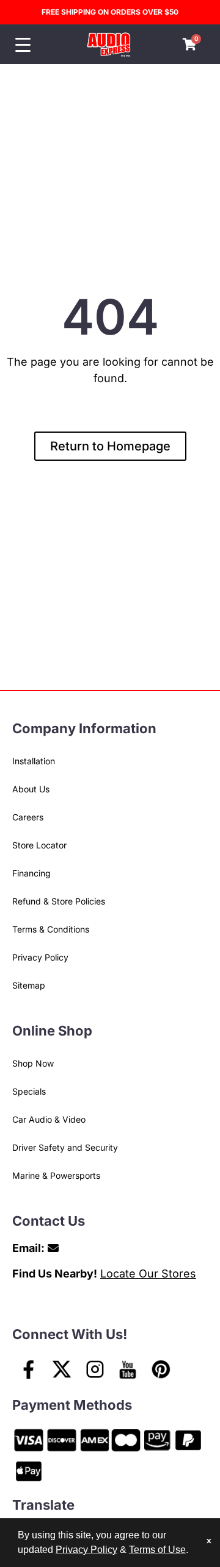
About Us (31, 789)
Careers (27, 817)
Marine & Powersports (56, 1175)
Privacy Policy (40, 957)
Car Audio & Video (49, 1119)
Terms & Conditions (50, 929)
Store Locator (39, 845)
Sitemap (28, 985)
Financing (31, 873)
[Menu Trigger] (23, 44)
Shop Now (33, 1063)
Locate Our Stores (148, 1273)
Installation (33, 761)
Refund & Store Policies (58, 901)
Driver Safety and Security (65, 1147)
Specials (29, 1091)
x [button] (209, 1540)
